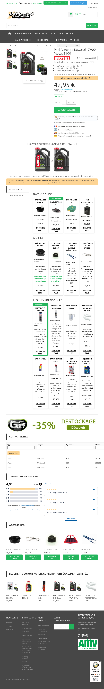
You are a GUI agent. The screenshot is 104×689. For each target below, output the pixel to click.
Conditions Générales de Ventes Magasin (27, 667)
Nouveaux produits (25, 624)
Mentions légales (28, 635)
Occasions (61, 40)
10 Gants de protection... (91, 596)
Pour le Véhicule (43, 33)
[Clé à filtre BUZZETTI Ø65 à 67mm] (52, 539)
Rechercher (13, 453)
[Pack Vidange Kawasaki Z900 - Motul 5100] (11, 53)
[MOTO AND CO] (20, 15)
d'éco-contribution (65, 89)
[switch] (95, 679)
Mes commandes (43, 625)
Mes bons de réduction (42, 648)
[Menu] (99, 662)
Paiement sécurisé (25, 657)
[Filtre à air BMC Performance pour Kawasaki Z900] (71, 539)
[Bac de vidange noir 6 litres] (14, 539)
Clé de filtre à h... (88, 550)
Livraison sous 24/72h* (78, 3)
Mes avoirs (41, 634)
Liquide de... (27, 595)
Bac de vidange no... (14, 550)
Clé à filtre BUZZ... (51, 550)
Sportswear (65, 33)
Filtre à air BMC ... (69, 550)
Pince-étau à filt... (32, 550)
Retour (24, 662)
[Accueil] (9, 33)
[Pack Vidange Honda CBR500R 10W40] (59, 586)
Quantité (57, 102)
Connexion (94, 3)
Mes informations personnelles (44, 643)
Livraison (25, 632)
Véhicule (74, 40)
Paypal (85, 91)
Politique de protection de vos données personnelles (27, 649)
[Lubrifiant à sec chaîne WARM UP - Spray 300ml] (44, 586)
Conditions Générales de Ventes (26, 641)
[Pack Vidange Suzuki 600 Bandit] (12, 586)
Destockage (43, 40)
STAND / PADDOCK (23, 40)
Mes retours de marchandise (43, 630)
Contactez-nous (11, 3)
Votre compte (93, 7)
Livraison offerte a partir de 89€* (56, 3)
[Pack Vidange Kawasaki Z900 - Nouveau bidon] (52, 160)
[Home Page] (10, 45)
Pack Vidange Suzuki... (12, 596)
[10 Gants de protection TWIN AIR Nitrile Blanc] (91, 586)
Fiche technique (16, 195)
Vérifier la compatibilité (87, 58)
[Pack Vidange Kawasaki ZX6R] (75, 586)
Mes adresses (42, 638)
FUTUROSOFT (27, 679)
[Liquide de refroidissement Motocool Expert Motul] (28, 586)
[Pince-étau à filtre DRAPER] (33, 539)
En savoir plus (15, 189)
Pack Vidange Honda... (59, 596)
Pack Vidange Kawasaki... (75, 596)
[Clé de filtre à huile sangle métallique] (89, 539)
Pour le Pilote (22, 33)
